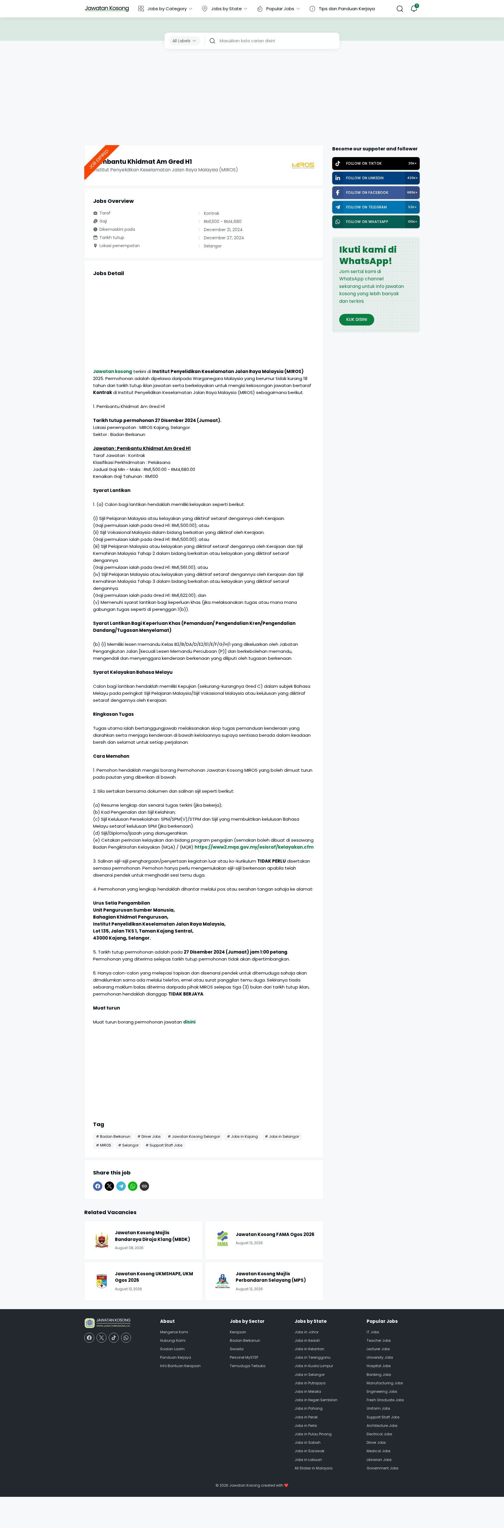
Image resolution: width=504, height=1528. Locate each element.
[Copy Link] (144, 1186)
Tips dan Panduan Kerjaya (347, 9)
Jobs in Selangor (310, 1374)
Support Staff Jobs (383, 1417)
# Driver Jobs (149, 1136)
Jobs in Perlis (306, 1425)
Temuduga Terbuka (247, 1365)
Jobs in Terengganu (312, 1357)
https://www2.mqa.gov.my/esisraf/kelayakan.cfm (254, 847)
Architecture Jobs (382, 1425)
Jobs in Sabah (308, 1442)
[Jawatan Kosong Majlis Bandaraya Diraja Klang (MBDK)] (102, 1240)
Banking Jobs (379, 1374)
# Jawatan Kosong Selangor (194, 1136)
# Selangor (128, 1145)
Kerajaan (238, 1332)
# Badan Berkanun (113, 1136)
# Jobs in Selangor (282, 1136)
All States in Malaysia (313, 1468)
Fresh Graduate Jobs (385, 1399)
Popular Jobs (280, 9)
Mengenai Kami (174, 1332)
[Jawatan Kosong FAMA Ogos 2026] (222, 1238)
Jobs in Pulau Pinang (313, 1434)
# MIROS (103, 1145)
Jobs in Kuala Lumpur (314, 1365)
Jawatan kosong (112, 371)
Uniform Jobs (378, 1408)
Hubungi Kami (173, 1340)
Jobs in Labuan (308, 1459)
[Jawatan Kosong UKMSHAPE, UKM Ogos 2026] (102, 1281)
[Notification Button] (414, 9)
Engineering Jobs (382, 1391)
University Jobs (380, 1357)
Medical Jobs (379, 1450)
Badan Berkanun (245, 1340)
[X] (109, 1186)
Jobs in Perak (306, 1417)
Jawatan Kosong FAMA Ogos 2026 (275, 1234)
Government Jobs (382, 1468)
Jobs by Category (167, 9)
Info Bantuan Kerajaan (180, 1365)
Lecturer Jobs (378, 1348)
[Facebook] (97, 1186)
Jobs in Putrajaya (310, 1383)
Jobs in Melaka (308, 1391)
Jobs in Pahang (309, 1408)
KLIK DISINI (356, 319)
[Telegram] (121, 1186)
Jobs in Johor (306, 1332)
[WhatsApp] (132, 1186)
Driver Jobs (376, 1442)
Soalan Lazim (172, 1348)
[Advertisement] (252, 98)
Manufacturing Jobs (385, 1383)
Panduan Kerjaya (175, 1357)
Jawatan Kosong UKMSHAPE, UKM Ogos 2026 (154, 1277)
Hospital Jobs (379, 1365)
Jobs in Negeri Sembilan (316, 1399)
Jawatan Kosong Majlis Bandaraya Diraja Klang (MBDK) (152, 1236)
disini (189, 1022)
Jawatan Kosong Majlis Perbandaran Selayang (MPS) (271, 1277)
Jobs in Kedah (307, 1340)
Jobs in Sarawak (309, 1450)
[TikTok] (114, 1338)
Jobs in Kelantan (309, 1348)
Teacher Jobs (379, 1340)
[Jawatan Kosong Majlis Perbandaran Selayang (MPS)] (222, 1281)
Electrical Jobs (379, 1434)
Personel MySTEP (244, 1357)
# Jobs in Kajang (242, 1136)
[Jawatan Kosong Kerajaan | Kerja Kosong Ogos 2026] (107, 9)
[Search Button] (400, 9)
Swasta (237, 1348)
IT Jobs (373, 1332)
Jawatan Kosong (244, 1485)
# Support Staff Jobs (164, 1145)
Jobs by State (226, 9)
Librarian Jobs (379, 1459)
